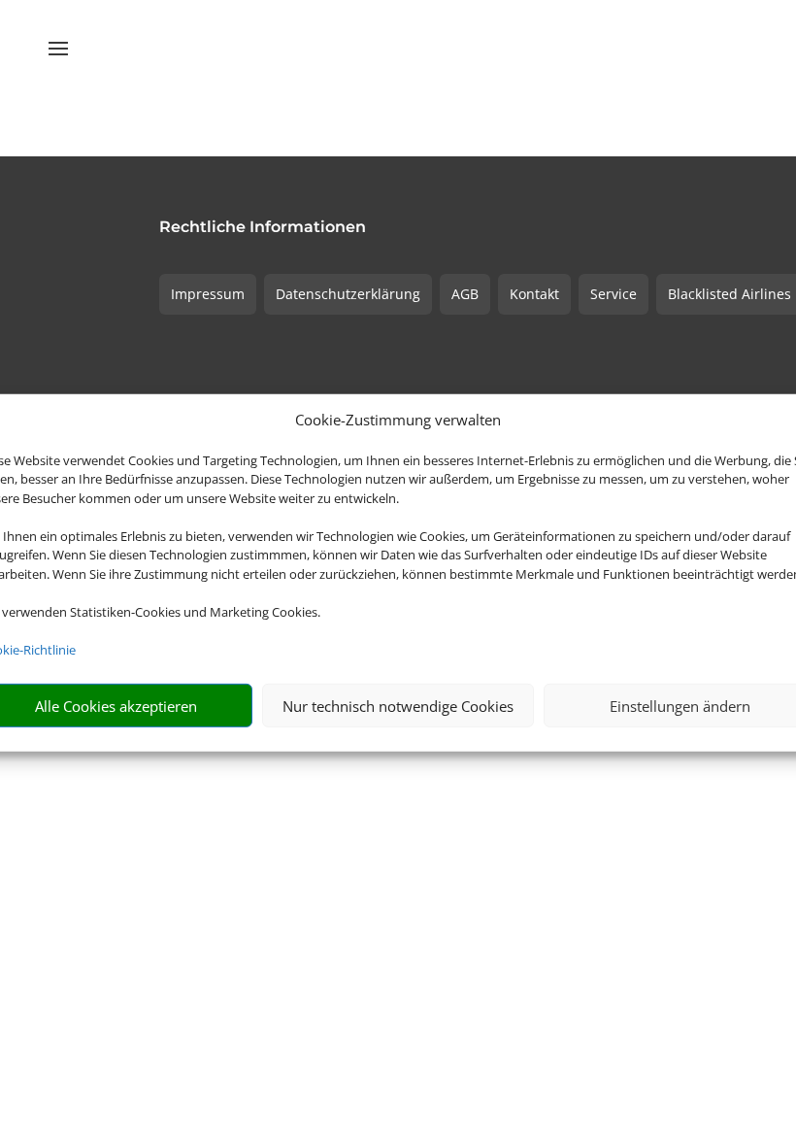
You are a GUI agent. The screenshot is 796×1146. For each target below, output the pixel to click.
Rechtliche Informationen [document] (262, 227)
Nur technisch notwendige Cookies (398, 706)
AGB (465, 294)
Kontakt (534, 294)
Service (613, 294)
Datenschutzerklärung (348, 294)
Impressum (208, 294)
